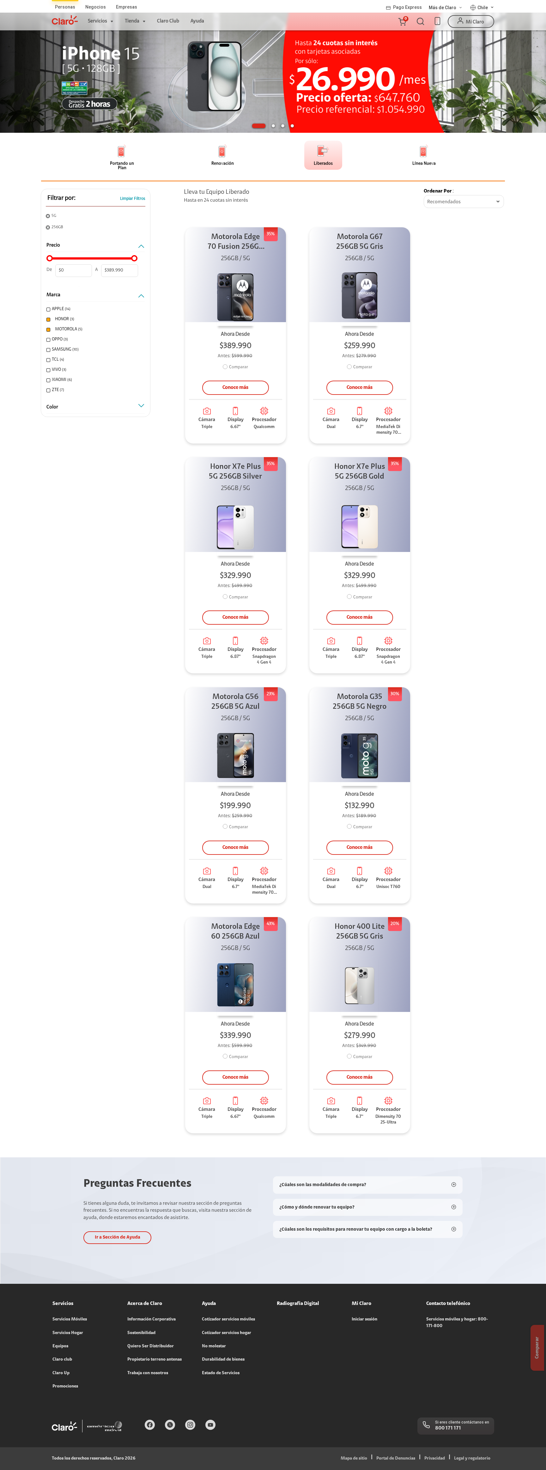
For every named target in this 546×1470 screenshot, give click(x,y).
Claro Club (168, 21)
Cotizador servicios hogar (226, 1333)
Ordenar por (438, 191)
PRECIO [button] (53, 245)
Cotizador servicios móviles (228, 1319)
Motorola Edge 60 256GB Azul (235, 931)
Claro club (62, 1359)
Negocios (95, 6)
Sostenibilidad (141, 1333)
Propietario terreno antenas (154, 1359)
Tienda (132, 21)
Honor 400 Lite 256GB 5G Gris (360, 931)
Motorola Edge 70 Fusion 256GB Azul (235, 242)
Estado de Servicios (221, 1373)
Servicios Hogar (67, 1333)
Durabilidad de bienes (223, 1359)
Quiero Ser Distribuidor (150, 1346)
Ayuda (197, 21)
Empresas (126, 6)
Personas (65, 6)
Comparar (238, 367)
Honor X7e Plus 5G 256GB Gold (359, 472)
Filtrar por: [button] (61, 198)
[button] (402, 21)
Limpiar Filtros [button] (132, 199)
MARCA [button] (53, 294)
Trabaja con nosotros (147, 1373)
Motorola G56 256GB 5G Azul (235, 702)
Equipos (60, 1346)
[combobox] (464, 202)
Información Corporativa (151, 1319)
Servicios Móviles (69, 1319)
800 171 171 (448, 1428)
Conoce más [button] (235, 387)
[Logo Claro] (65, 20)
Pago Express (407, 7)
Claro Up (61, 1373)
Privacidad (434, 1458)
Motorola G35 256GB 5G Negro (359, 702)
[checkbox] (94, 309)
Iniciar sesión (364, 1319)
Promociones (65, 1386)
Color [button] (52, 407)
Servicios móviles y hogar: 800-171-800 (457, 1322)
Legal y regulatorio (472, 1458)
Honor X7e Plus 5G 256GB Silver (235, 472)
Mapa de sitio (354, 1458)
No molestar (214, 1346)
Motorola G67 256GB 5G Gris (359, 242)
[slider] (49, 258)
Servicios (97, 21)
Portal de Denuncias (395, 1458)
